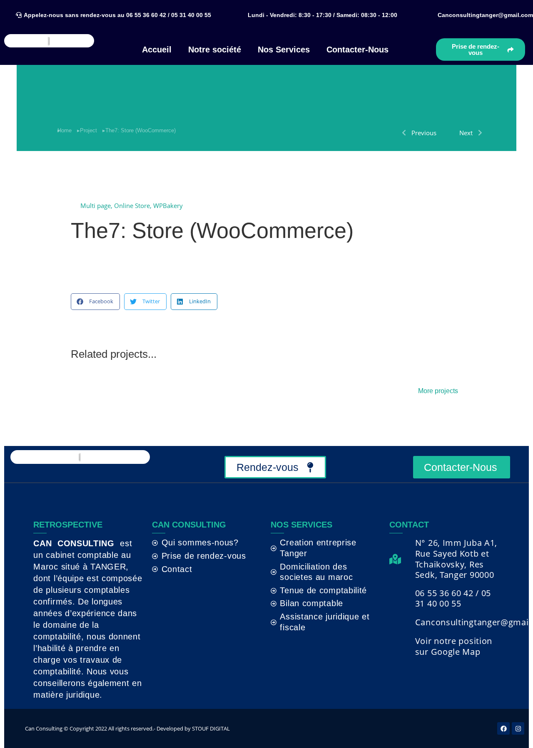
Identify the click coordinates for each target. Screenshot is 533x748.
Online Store (132, 205)
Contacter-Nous (357, 49)
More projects (438, 391)
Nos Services (284, 49)
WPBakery (168, 205)
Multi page (95, 205)
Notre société (214, 49)
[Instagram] (518, 728)
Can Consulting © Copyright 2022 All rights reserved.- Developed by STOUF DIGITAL (127, 728)
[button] (321, 15)
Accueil (157, 49)
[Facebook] (503, 728)
